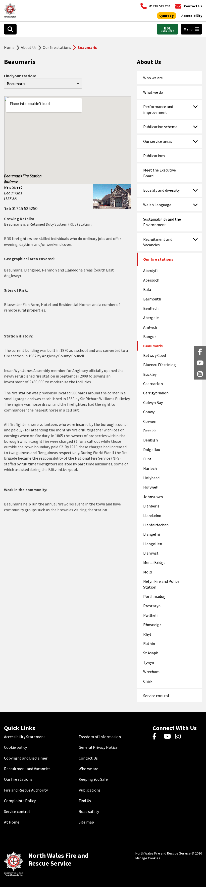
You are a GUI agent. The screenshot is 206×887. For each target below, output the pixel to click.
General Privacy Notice (98, 747)
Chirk (147, 681)
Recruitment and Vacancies (157, 242)
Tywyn (148, 662)
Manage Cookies (147, 858)
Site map (86, 822)
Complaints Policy (20, 800)
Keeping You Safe (93, 779)
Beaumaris (153, 345)
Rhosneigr (152, 624)
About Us (28, 47)
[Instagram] (179, 736)
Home (9, 47)
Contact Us (88, 758)
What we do (153, 92)
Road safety (89, 811)
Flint (147, 458)
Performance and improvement (158, 109)
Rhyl (147, 634)
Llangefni (151, 534)
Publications (154, 155)
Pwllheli (150, 615)
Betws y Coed (154, 355)
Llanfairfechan (156, 524)
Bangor (149, 336)
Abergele (151, 317)
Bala (147, 289)
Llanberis (151, 505)
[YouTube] (168, 736)
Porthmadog (154, 596)
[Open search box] (10, 29)
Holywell (151, 487)
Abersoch (151, 280)
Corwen (149, 421)
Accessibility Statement (24, 736)
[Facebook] (156, 736)
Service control (156, 695)
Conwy (148, 411)
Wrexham (151, 671)
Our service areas (157, 141)
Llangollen (152, 543)
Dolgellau (151, 449)
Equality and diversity (161, 190)
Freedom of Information (100, 736)
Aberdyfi (150, 270)
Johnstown (153, 496)
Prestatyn (152, 605)
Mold (147, 571)
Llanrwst (151, 553)
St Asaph (150, 652)
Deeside (150, 430)
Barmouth (152, 298)
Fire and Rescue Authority (26, 790)
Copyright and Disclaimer (25, 758)
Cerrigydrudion (156, 392)
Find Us (85, 800)
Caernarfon (153, 383)
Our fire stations (57, 47)
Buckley (150, 374)
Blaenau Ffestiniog (159, 364)
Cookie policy (15, 747)
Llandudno (152, 515)
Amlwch (150, 327)
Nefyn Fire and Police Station (161, 584)
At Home (11, 822)
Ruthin (149, 643)
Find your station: (20, 75)
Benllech (151, 308)
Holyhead (151, 477)
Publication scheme (160, 126)
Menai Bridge (154, 562)
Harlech (150, 468)
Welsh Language (157, 204)
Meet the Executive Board (159, 172)
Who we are (153, 77)
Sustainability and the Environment (162, 222)
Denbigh (150, 439)
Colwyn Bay (153, 402)
